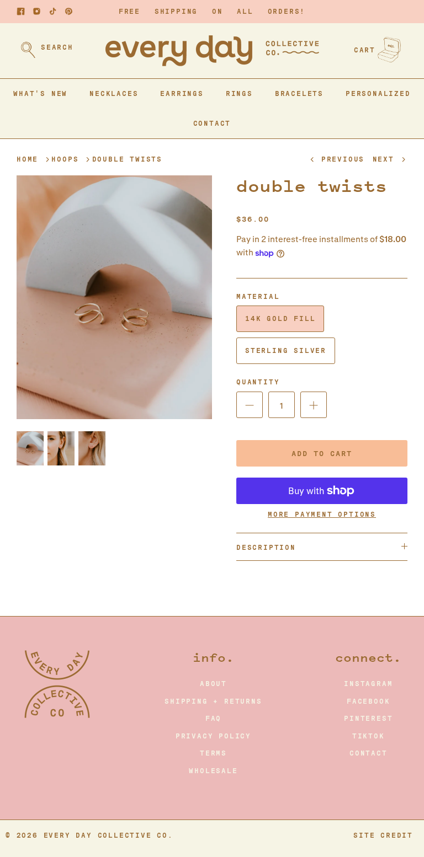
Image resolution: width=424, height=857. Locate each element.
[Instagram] (37, 11)
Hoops (64, 159)
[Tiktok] (53, 11)
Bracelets (299, 94)
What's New (40, 94)
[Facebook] (21, 11)
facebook (368, 701)
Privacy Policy (213, 736)
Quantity (257, 382)
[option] (114, 297)
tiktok (368, 736)
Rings (239, 94)
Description (266, 547)
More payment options (322, 514)
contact (368, 753)
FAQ (213, 718)
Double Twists (127, 159)
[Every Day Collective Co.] (212, 50)
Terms (213, 753)
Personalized (378, 94)
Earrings (181, 94)
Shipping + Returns (213, 701)
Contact (212, 123)
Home (27, 159)
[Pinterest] (69, 11)
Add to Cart (322, 453)
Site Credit (383, 835)
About (213, 684)
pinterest (368, 718)
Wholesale (213, 771)
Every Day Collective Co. (108, 835)
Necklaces (113, 94)
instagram (368, 684)
